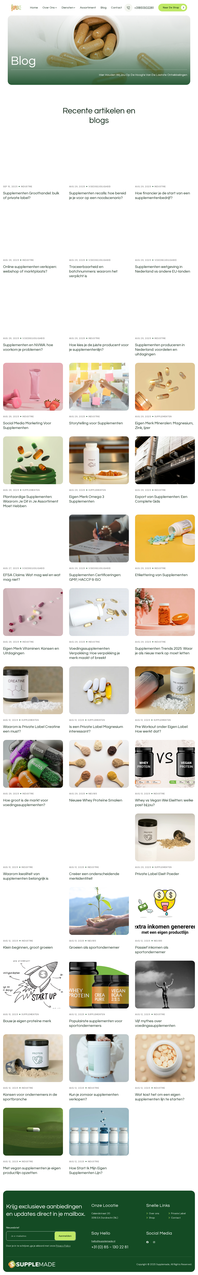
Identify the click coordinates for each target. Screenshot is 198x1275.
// (104, 102)
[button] (49, 7)
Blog (103, 7)
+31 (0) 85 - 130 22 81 (109, 1247)
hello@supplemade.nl (103, 1241)
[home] (16, 8)
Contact (116, 7)
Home (34, 7)
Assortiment (88, 7)
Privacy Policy (63, 1245)
